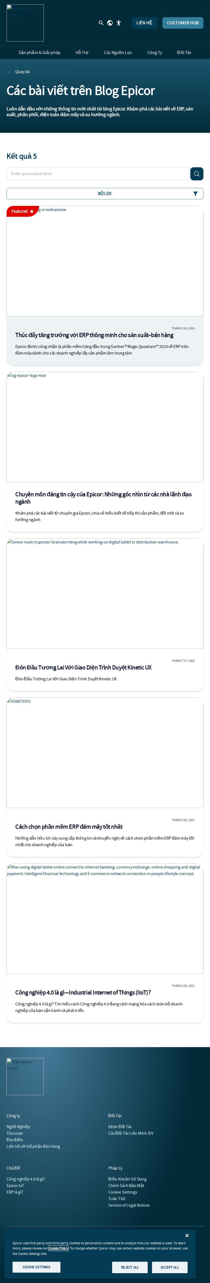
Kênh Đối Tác (120, 1126)
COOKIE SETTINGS (37, 1267)
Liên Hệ (144, 23)
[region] (100, 1254)
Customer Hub (183, 23)
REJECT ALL (130, 1267)
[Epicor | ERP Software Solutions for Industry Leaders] (25, 22)
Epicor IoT (15, 1185)
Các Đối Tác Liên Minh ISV (130, 1133)
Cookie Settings (123, 1192)
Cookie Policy (58, 1248)
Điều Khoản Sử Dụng (127, 1179)
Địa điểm (15, 1140)
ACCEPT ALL (170, 1267)
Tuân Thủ (116, 1198)
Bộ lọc (105, 193)
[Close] (187, 1236)
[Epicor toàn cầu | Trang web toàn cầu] (110, 22)
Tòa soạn (15, 1133)
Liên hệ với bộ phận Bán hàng (33, 1146)
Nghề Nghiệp (18, 1126)
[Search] (196, 173)
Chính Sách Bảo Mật (126, 1185)
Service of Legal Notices (129, 1205)
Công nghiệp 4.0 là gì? (26, 1179)
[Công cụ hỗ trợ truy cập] (118, 22)
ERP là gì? (15, 1192)
